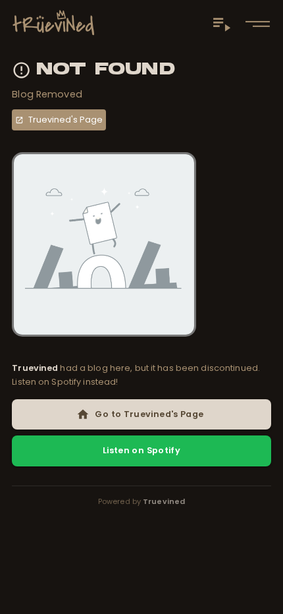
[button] (257, 24)
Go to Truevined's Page (149, 414)
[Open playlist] (221, 23)
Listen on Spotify (141, 450)
